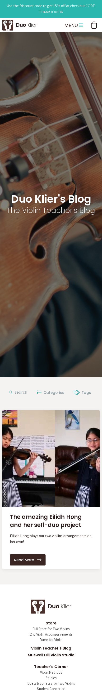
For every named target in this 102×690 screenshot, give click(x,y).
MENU (71, 25)
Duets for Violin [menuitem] (51, 640)
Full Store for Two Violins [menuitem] (51, 629)
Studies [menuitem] (51, 678)
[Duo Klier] (7, 24)
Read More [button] (25, 560)
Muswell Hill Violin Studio (51, 655)
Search (20, 392)
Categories (53, 392)
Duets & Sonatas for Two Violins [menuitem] (51, 683)
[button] (93, 25)
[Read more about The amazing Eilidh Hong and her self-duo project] (51, 458)
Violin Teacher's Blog (51, 648)
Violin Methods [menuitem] (51, 673)
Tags (85, 392)
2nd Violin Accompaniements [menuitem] (51, 634)
